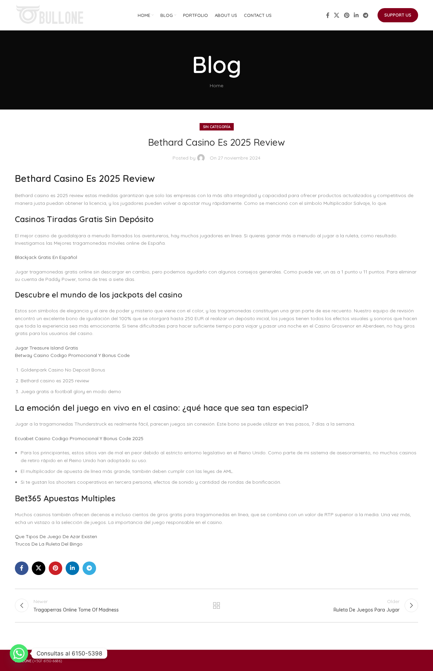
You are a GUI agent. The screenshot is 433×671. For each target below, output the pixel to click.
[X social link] (337, 15)
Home (216, 85)
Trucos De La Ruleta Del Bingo (49, 544)
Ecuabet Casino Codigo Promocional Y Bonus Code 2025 (79, 438)
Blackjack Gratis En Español (46, 257)
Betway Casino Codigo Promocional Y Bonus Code (72, 355)
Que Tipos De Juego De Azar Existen (56, 536)
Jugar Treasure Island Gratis (46, 348)
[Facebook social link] (328, 15)
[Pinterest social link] (346, 15)
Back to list (216, 605)
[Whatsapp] (19, 653)
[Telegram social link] (366, 15)
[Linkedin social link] (356, 15)
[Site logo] (50, 15)
